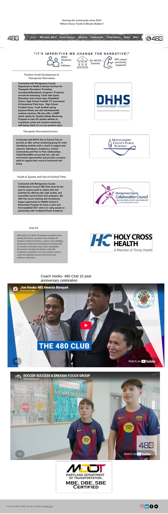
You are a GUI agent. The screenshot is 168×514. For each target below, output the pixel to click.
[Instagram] (142, 506)
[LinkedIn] (147, 506)
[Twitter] (156, 506)
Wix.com (49, 506)
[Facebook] (151, 506)
